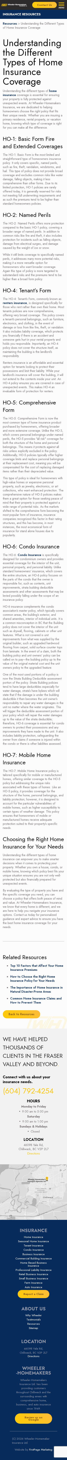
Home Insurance (33, 1237)
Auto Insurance (33, 1287)
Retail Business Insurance (33, 1274)
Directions (33, 1153)
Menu (61, 7)
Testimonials (33, 1320)
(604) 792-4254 (28, 1091)
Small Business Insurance (33, 1278)
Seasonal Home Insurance (33, 1241)
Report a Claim (33, 1294)
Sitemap (33, 1328)
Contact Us (44, 5)
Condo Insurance (29, 555)
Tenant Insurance (33, 1246)
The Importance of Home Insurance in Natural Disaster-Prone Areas (36, 989)
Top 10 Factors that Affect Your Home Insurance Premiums (36, 968)
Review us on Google (33, 1418)
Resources (10, 23)
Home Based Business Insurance (33, 1264)
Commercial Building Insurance (33, 1258)
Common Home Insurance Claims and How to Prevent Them (36, 1000)
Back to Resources (21, 1014)
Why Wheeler (33, 1315)
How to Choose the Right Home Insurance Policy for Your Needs (32, 979)
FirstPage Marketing (40, 1450)
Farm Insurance (33, 1283)
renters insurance (15, 303)
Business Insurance (34, 1254)
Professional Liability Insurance (34, 1270)
